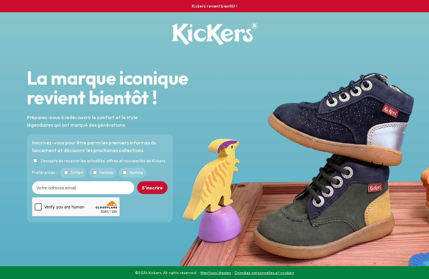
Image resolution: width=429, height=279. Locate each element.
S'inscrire (152, 187)
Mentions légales (215, 272)
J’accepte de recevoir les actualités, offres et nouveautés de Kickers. (103, 160)
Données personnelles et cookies (264, 272)
